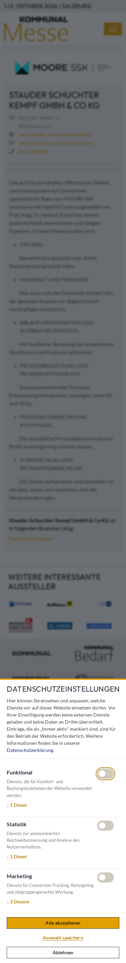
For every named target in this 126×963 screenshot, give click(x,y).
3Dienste (18, 901)
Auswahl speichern (63, 937)
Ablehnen (63, 952)
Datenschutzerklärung (30, 750)
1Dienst (17, 805)
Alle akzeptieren (62, 923)
